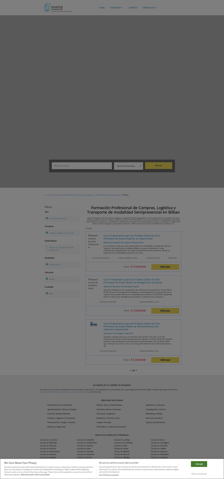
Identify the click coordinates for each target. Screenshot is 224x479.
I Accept (199, 463)
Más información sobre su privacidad (35, 474)
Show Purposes (199, 473)
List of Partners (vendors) (109, 475)
